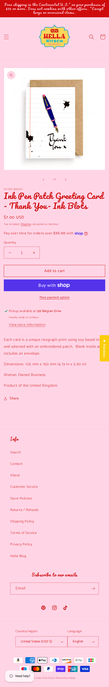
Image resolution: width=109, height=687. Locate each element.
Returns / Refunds (24, 510)
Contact (16, 464)
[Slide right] (65, 179)
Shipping (26, 224)
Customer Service (24, 487)
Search (15, 452)
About (15, 475)
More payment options (55, 297)
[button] (6, 37)
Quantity (10, 242)
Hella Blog (18, 556)
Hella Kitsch (48, 678)
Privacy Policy (21, 544)
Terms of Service (23, 533)
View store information (27, 325)
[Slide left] (43, 179)
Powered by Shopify (66, 678)
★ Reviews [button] (104, 348)
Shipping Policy (22, 521)
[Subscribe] (93, 589)
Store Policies (21, 499)
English (78, 641)
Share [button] (14, 398)
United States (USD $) (36, 641)
